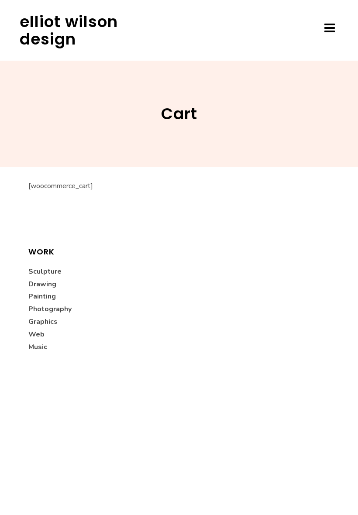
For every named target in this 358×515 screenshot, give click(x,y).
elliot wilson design (69, 30)
